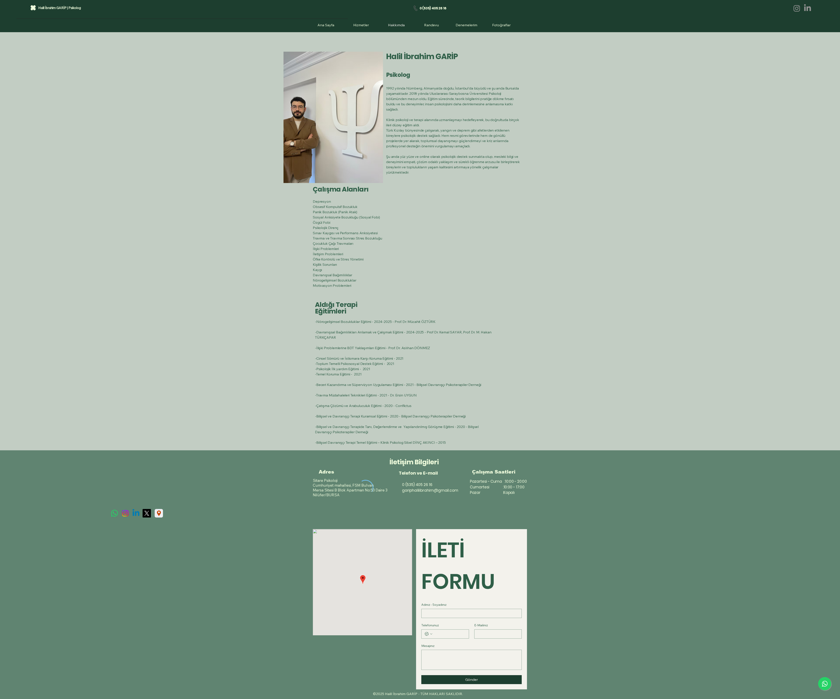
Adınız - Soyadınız (433, 605)
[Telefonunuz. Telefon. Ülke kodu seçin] (428, 634)
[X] (146, 513)
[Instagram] (797, 8)
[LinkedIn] (807, 8)
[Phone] (415, 8)
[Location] (159, 513)
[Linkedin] (136, 513)
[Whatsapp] (114, 513)
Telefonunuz (430, 625)
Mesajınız (427, 646)
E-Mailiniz (481, 625)
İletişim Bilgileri (414, 462)
